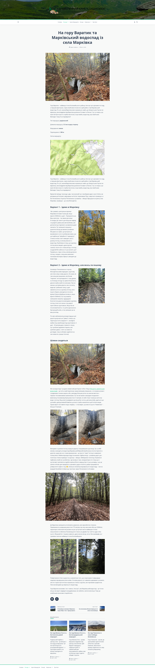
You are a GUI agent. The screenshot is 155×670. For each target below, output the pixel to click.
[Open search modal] (137, 22)
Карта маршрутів (74, 22)
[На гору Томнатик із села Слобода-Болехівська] (96, 626)
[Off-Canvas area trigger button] (18, 22)
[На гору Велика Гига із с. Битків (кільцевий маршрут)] (58, 626)
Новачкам (87, 22)
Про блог (95, 22)
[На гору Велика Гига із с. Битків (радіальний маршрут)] (77, 626)
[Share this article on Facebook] (52, 599)
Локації (81, 22)
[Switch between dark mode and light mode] (134, 22)
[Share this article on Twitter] (57, 599)
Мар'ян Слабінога (74, 47)
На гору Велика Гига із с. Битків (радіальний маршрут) (77, 635)
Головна (60, 22)
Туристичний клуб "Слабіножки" (82, 8)
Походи (65, 22)
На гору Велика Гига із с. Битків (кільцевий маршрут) (58, 635)
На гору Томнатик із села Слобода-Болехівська (95, 635)
